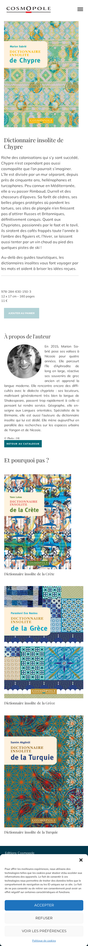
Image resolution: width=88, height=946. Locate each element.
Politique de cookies (44, 940)
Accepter (44, 905)
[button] (81, 860)
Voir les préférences (44, 931)
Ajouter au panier (21, 313)
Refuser (44, 918)
